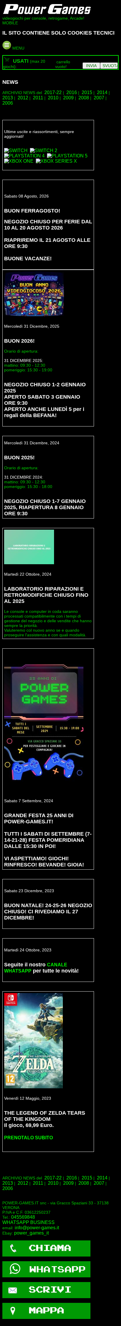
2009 (68, 97)
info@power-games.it (37, 1227)
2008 (83, 97)
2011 (38, 97)
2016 (71, 92)
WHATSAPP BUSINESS (28, 1222)
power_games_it (31, 1232)
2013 (7, 97)
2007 (99, 97)
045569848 (23, 1217)
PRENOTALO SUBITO (28, 1137)
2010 (53, 97)
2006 (7, 103)
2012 (23, 97)
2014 (102, 92)
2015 (87, 92)
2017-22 (53, 92)
